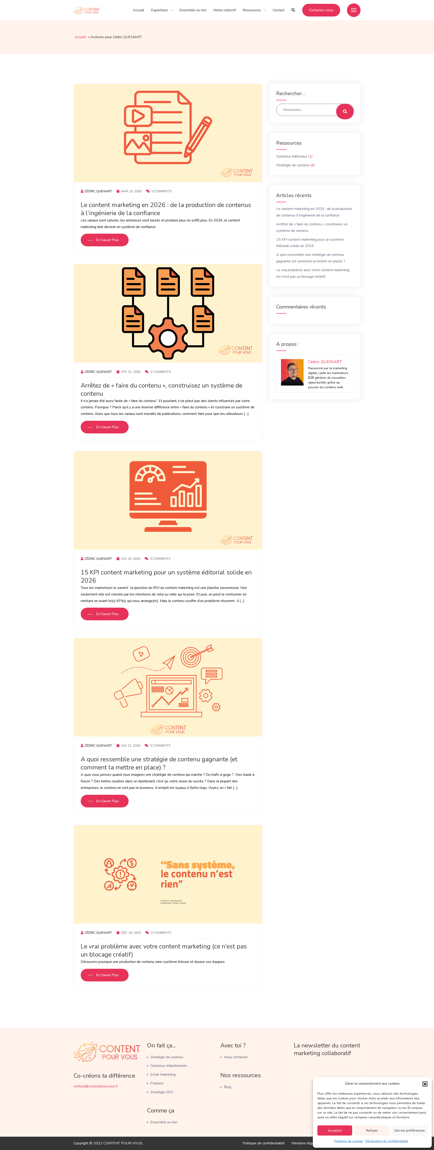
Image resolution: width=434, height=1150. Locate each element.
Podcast (156, 1083)
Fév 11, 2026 (130, 372)
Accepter (335, 1130)
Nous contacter (236, 1057)
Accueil (138, 10)
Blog (227, 1086)
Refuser (372, 1130)
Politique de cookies (348, 1141)
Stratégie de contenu (292, 165)
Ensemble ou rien (193, 10)
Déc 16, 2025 (130, 933)
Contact (279, 10)
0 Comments (161, 191)
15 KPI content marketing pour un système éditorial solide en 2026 (166, 576)
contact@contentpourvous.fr (95, 1086)
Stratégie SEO (161, 1092)
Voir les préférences (409, 1130)
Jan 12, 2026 (130, 745)
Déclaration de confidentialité (386, 1141)
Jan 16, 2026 (130, 559)
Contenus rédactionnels (168, 1065)
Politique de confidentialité (264, 1143)
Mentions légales (304, 1143)
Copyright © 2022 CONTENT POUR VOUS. (108, 1143)
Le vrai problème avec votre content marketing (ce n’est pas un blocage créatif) (164, 950)
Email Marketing (163, 1074)
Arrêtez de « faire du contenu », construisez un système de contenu (161, 389)
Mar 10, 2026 (131, 191)
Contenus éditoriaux (291, 156)
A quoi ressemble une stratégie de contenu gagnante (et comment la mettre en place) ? (159, 763)
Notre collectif (224, 10)
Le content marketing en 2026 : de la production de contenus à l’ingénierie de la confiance (166, 209)
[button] (425, 1084)
